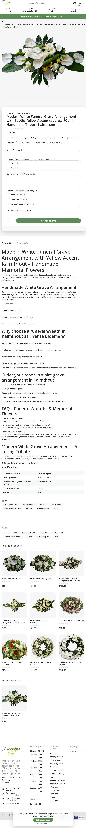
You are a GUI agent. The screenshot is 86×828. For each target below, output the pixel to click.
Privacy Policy (54, 790)
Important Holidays (57, 780)
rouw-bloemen (57, 505)
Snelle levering (43, 508)
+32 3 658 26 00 (8, 782)
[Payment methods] (76, 817)
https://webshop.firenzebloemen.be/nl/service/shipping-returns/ (49, 138)
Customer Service (56, 770)
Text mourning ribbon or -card (19, 210)
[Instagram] (36, 804)
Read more (57, 16)
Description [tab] (7, 243)
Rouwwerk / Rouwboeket (13, 508)
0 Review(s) (10, 129)
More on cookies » (43, 823)
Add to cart (50, 220)
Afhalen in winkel (10, 505)
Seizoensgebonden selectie (75, 10)
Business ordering (56, 773)
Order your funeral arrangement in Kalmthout (20, 463)
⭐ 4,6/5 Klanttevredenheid (30, 10)
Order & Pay (54, 753)
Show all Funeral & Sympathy (18, 113)
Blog (51, 777)
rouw (79, 138)
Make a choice (12, 138)
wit (56, 508)
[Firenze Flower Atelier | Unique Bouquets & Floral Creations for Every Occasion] (14, 3)
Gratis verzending (28, 505)
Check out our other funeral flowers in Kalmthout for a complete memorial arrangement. (41, 368)
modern (43, 505)
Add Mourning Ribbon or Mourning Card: (23, 191)
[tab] (22, 243)
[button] (74, 3)
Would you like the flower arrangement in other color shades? (31, 159)
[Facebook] (32, 804)
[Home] (2, 22)
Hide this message (43, 820)
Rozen (29, 508)
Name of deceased (14, 150)
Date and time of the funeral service (21, 174)
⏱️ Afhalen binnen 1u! (12, 10)
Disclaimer (53, 794)
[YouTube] (41, 804)
